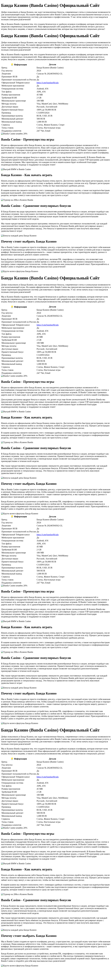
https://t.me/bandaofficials (48, 82)
